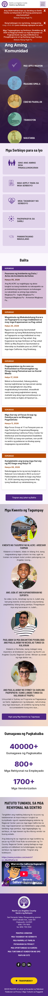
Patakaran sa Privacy (24, 944)
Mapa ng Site (24, 955)
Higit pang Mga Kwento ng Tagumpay (24, 716)
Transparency (26, 980)
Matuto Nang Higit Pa (23, 18)
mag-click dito (8, 25)
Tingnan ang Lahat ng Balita (24, 497)
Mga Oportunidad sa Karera (24, 947)
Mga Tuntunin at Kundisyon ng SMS (24, 951)
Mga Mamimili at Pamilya (24, 940)
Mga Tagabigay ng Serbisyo (24, 936)
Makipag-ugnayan (24, 933)
